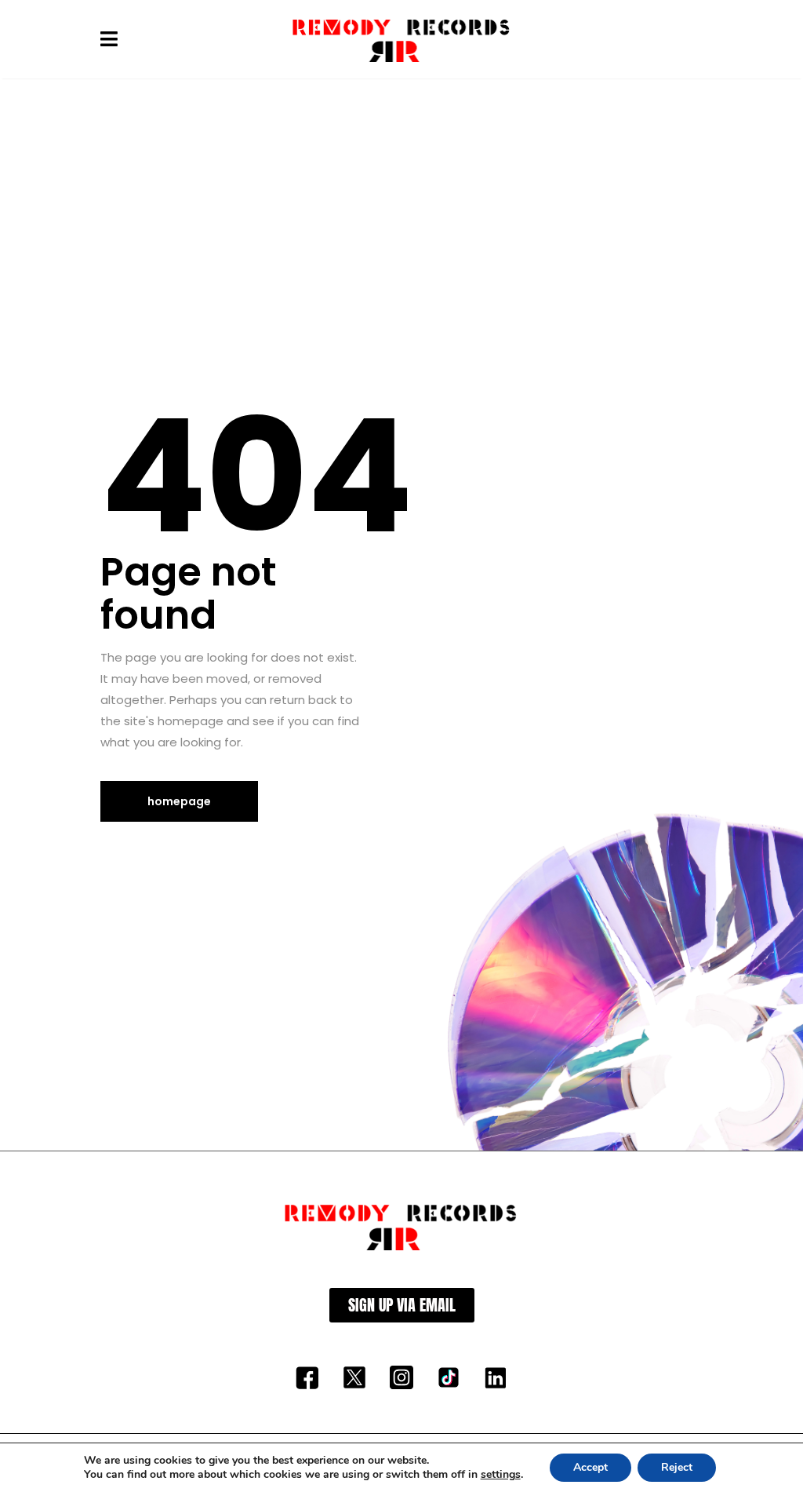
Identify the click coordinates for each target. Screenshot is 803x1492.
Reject (676, 1467)
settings (501, 1475)
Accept (590, 1467)
